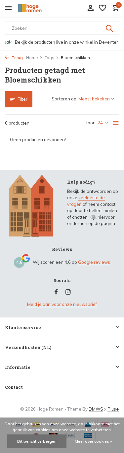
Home (32, 57)
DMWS (96, 409)
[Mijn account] (90, 8)
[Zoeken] (109, 28)
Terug (17, 57)
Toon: (91, 122)
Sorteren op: (64, 98)
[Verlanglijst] (102, 8)
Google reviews (94, 262)
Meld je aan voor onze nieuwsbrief (62, 304)
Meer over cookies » (93, 441)
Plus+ (113, 409)
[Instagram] (68, 292)
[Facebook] (56, 292)
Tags (49, 57)
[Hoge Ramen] (35, 8)
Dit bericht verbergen (37, 441)
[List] (116, 123)
